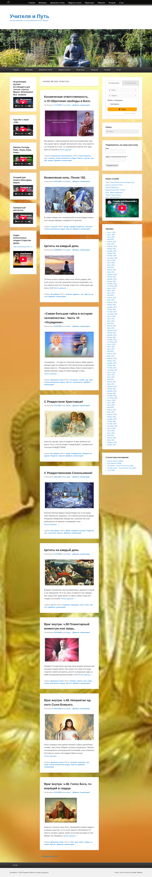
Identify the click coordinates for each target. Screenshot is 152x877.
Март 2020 (110, 412)
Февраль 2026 (112, 246)
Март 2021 (110, 384)
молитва (69, 294)
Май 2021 (110, 379)
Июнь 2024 (111, 293)
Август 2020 (111, 400)
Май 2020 (110, 407)
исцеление (66, 605)
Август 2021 (111, 372)
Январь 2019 (111, 445)
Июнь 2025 (111, 265)
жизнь (81, 842)
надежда (72, 226)
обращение (75, 605)
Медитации (89, 3)
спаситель (88, 226)
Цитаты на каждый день (61, 246)
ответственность (85, 156)
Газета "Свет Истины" (113, 195)
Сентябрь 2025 (112, 258)
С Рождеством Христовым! (63, 401)
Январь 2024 (111, 304)
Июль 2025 (111, 263)
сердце (87, 842)
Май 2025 (110, 267)
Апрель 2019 (111, 438)
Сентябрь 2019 (112, 426)
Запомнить (114, 104)
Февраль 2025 (112, 274)
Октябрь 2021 (111, 368)
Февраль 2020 (112, 414)
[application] (23, 102)
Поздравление (76, 453)
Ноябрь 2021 (111, 365)
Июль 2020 (111, 403)
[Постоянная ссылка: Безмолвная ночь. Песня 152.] (69, 215)
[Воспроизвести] (16, 106)
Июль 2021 (111, 375)
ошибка (82, 380)
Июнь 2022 (111, 349)
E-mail (15, 865)
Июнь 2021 (111, 377)
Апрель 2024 (111, 298)
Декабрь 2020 (111, 391)
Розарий (112, 3)
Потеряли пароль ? (130, 113)
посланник (74, 762)
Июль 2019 (111, 431)
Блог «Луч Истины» (113, 197)
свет (45, 158)
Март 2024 (110, 300)
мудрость (76, 294)
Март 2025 (110, 272)
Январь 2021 (111, 389)
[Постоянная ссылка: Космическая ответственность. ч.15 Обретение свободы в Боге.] (69, 138)
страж (89, 681)
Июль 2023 (111, 319)
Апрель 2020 (111, 410)
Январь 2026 (111, 248)
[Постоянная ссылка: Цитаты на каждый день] (59, 276)
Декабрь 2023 (111, 307)
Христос (80, 158)
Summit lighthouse (112, 187)
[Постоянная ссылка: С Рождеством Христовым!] (69, 439)
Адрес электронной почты (116, 156)
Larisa (68, 105)
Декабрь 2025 (111, 251)
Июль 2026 (111, 235)
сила (85, 681)
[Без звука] (29, 106)
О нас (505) (111, 470)
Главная (31, 3)
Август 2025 (111, 260)
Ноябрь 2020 (111, 393)
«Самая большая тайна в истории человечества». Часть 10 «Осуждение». (68, 317)
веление (73, 681)
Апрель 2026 (111, 242)
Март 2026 (110, 244)
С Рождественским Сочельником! (68, 473)
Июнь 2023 (111, 321)
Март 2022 (110, 356)
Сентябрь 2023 (112, 314)
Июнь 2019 (111, 433)
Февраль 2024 (112, 302)
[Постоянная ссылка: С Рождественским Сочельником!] (69, 510)
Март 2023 (110, 328)
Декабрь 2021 (111, 363)
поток (82, 605)
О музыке (54, 226)
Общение (101, 3)
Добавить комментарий (81, 105)
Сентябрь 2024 (112, 286)
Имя (107, 148)
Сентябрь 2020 (112, 398)
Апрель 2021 (111, 382)
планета (79, 681)
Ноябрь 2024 (111, 281)
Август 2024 (111, 288)
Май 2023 (110, 323)
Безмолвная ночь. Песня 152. (65, 177)
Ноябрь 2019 (111, 421)
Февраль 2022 (112, 358)
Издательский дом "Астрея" (116, 190)
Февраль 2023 (112, 330)
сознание (51, 158)
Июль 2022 (111, 347)
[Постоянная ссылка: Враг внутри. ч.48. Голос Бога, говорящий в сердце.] (61, 824)
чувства (87, 158)
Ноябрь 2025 (111, 253)
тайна (91, 380)
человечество (78, 382)
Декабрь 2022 (111, 335)
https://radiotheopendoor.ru (22, 246)
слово (87, 605)
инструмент (74, 380)
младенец (74, 530)
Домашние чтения (58, 3)
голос (72, 842)
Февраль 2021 (112, 386)
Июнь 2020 (111, 405)
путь (87, 762)
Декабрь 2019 (111, 419)
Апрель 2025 (111, 270)
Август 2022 (111, 344)
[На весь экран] (31, 106)
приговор (81, 762)
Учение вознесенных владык (66, 158)
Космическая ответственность (62, 156)
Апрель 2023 (111, 326)
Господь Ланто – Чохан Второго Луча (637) (121, 468)
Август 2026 (111, 232)
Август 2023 (111, 316)
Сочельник (52, 533)
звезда (66, 226)
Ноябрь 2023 (111, 309)
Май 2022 (110, 351)
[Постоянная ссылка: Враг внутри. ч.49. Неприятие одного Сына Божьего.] (69, 742)
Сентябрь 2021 (112, 370)
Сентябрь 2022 (112, 342)
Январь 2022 (111, 361)
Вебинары (43, 3)
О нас (121, 3)
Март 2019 (110, 440)
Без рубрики (55, 294)
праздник (85, 453)
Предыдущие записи (49, 856)
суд (86, 380)
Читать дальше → (66, 150)
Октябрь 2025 (111, 255)
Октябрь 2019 (111, 424)
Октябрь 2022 (111, 340)
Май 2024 (110, 295)
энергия (50, 160)
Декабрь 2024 (111, 279)
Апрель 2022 (111, 354)
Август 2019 (111, 428)
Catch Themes (137, 872)
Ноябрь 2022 (111, 337)
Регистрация (130, 83)
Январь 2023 (111, 333)
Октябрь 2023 (111, 312)
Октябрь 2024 (111, 284)
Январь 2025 (111, 277)
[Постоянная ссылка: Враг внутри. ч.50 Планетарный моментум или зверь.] (62, 663)
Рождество (80, 226)
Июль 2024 (111, 291)
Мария (68, 530)
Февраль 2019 (112, 442)
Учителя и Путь (29, 16)
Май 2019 (110, 435)
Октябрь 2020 (111, 396)
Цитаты (53, 605)
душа (76, 842)
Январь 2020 (111, 417)
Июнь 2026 (111, 237)
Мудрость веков (74, 3)
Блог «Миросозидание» (114, 192)
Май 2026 (110, 239)
